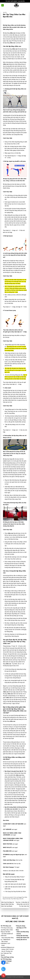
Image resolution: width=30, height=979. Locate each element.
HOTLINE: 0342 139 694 (15, 921)
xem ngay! (14, 829)
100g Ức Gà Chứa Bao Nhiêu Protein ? (15, 877)
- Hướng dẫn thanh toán (22, 937)
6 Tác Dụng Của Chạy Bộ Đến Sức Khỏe (15, 891)
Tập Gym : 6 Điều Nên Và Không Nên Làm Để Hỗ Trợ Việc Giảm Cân (22, 904)
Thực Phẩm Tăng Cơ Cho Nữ (17, 898)
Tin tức (5, 12)
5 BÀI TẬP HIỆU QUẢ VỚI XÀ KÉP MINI (15, 884)
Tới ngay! (16, 867)
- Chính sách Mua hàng (22, 931)
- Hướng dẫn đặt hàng (22, 935)
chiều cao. (13, 721)
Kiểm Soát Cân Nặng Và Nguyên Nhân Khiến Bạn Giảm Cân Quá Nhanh (7, 904)
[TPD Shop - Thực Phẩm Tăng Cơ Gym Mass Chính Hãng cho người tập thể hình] (16, 5)
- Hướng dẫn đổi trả (21, 939)
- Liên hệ (18, 933)
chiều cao (13, 33)
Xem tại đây (19, 860)
